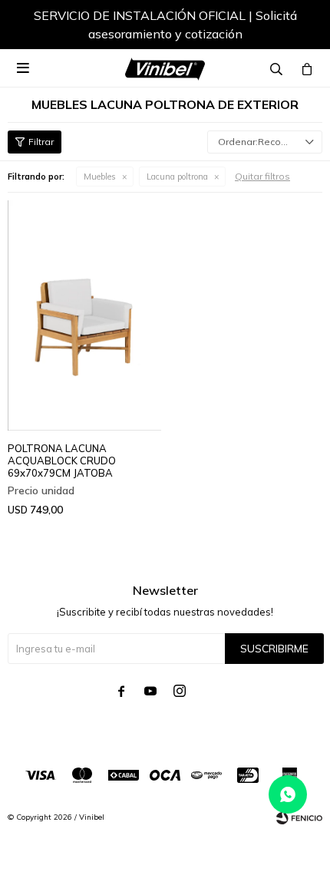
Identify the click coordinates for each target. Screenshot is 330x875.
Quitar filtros (262, 176)
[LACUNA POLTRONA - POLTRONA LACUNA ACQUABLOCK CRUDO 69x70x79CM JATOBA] (84, 315)
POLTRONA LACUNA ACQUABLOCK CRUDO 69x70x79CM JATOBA (62, 460)
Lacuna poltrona (177, 176)
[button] (295, 27)
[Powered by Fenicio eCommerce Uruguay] (299, 817)
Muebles (100, 176)
